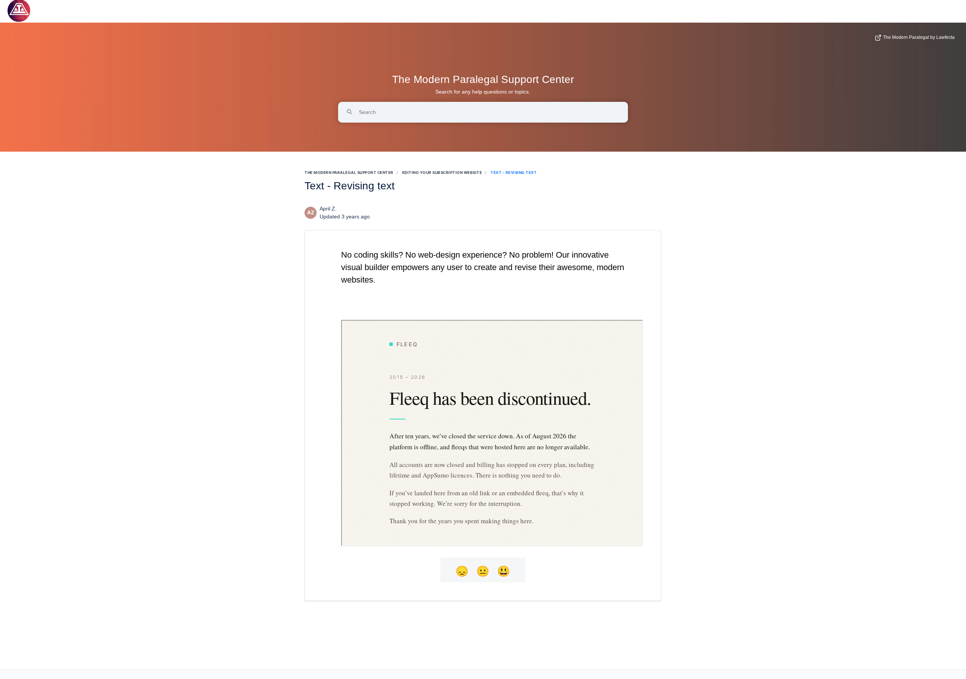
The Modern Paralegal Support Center (483, 79)
